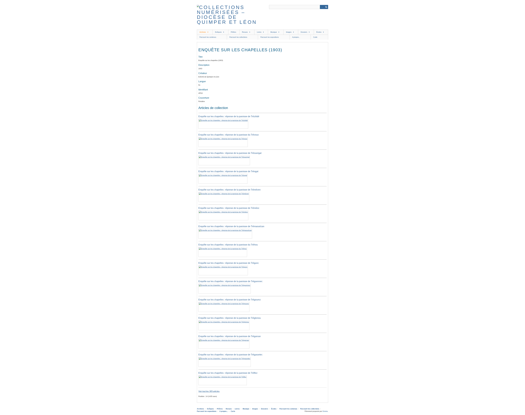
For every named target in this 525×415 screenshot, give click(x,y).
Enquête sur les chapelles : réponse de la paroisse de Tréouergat (229, 153)
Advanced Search (322, 7)
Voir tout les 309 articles (209, 391)
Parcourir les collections (238, 37)
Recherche (326, 7)
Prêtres (233, 32)
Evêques (218, 32)
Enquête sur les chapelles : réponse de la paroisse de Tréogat (228, 171)
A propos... (296, 37)
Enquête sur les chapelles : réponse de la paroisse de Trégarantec (230, 354)
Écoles (318, 32)
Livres (259, 32)
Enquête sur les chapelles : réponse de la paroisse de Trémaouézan (231, 226)
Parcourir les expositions (269, 37)
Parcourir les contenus (207, 37)
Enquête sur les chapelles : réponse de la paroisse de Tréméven (229, 190)
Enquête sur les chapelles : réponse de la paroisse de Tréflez (227, 373)
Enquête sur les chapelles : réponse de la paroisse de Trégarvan (229, 336)
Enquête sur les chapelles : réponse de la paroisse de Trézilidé (228, 116)
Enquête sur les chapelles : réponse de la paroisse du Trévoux (228, 135)
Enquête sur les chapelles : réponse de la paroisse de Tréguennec (230, 281)
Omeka (325, 411)
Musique (273, 32)
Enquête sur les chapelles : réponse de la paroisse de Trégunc (228, 263)
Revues (245, 32)
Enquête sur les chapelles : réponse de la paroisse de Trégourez (229, 299)
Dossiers (304, 32)
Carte (315, 37)
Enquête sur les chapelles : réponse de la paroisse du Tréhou (228, 245)
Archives (202, 32)
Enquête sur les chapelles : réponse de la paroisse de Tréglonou (229, 318)
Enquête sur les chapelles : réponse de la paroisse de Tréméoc (228, 208)
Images (288, 32)
